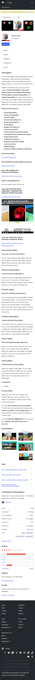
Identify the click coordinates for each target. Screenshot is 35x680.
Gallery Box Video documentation (12, 176)
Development (7, 63)
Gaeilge (7, 648)
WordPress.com (7, 633)
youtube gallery (29, 536)
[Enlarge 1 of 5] (14, 433)
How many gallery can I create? (11, 475)
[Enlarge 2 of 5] (14, 443)
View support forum (7, 580)
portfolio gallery (20, 536)
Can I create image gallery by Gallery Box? (14, 469)
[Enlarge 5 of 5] (31, 454)
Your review (5, 568)
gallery (23, 533)
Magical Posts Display (8, 166)
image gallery (29, 533)
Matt (4, 635)
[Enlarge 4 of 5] (31, 444)
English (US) (30, 529)
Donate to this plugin (8, 595)
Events (20, 622)
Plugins (20, 611)
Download (5, 44)
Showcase (21, 605)
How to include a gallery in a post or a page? (15, 480)
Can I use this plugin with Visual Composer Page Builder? (11, 485)
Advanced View (6, 541)
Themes (20, 608)
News (3, 608)
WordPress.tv (6, 627)
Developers (5, 624)
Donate (21, 624)
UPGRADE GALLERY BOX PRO (11, 197)
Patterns (20, 613)
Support (5, 67)
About (3, 605)
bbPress (5, 638)
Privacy (4, 613)
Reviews (5, 54)
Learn (3, 619)
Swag (20, 627)
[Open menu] (32, 2)
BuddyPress (6, 641)
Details (5, 50)
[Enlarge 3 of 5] (31, 433)
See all (31, 568)
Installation (6, 59)
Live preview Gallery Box (9, 157)
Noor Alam (16, 38)
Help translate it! (29, 12)
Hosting (4, 611)
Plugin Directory (6, 7)
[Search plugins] (19, 17)
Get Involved (22, 619)
